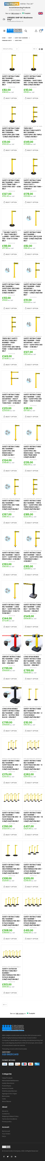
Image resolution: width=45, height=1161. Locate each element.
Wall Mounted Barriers (9, 1091)
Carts (4, 1099)
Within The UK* (19, 4)
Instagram (11, 1156)
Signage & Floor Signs (9, 1094)
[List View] (42, 49)
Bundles (26, 707)
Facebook (3, 1156)
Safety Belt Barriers (17, 74)
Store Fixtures (6, 1101)
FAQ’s (4, 1136)
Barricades (6, 1096)
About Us (5, 1111)
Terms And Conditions (9, 1119)
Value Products (7, 1078)
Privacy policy (6, 1122)
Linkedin (15, 1156)
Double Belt (5, 126)
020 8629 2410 (10, 1054)
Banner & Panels (7, 1088)
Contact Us (6, 1114)
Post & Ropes (6, 1086)
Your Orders (6, 1134)
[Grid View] (40, 49)
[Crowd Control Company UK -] (14, 31)
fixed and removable (29, 230)
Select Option (11, 98)
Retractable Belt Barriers (10, 1081)
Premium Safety (6, 74)
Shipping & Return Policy (10, 1116)
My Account (6, 1131)
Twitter (7, 1156)
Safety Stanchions (8, 1083)
